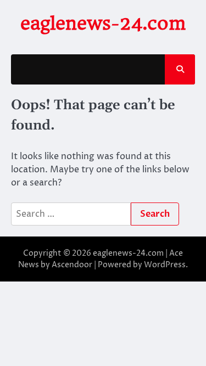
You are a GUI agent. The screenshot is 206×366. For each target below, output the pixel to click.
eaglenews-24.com (103, 23)
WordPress (165, 265)
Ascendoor (72, 265)
